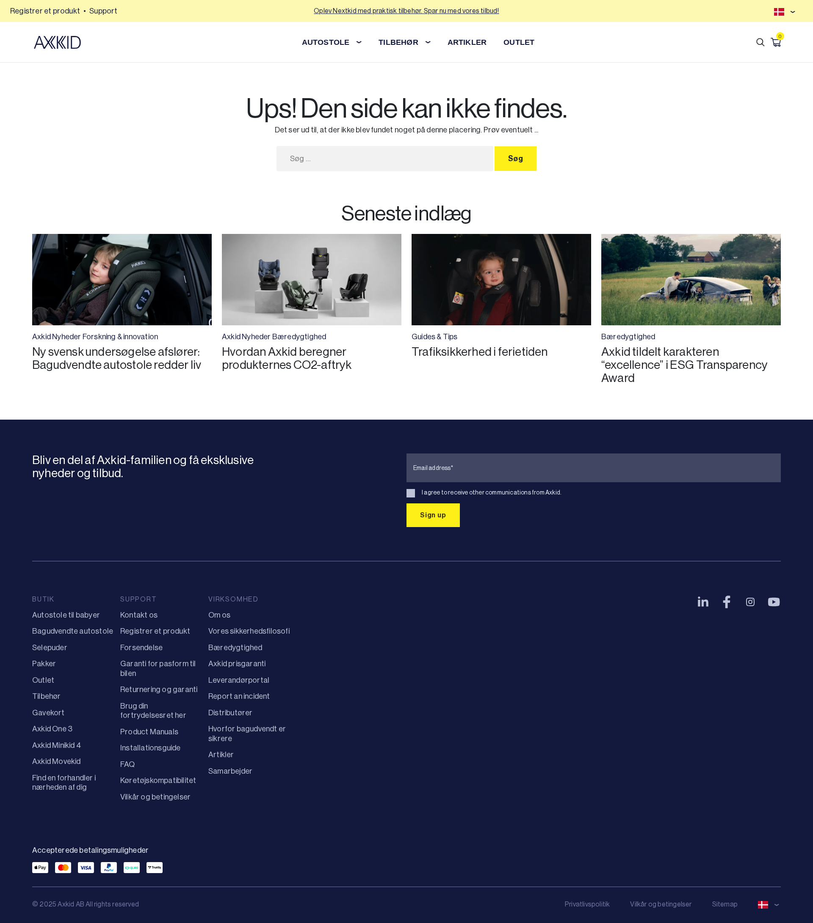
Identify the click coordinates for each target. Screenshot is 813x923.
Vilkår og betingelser (155, 797)
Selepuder (49, 647)
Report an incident (239, 696)
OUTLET (518, 42)
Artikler (221, 754)
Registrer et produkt (45, 11)
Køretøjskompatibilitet (158, 780)
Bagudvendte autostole (72, 631)
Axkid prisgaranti (236, 663)
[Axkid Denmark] (57, 42)
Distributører (230, 713)
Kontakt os (139, 615)
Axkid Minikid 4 (56, 745)
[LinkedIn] (703, 602)
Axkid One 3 (52, 729)
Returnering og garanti (158, 689)
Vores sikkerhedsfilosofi (249, 631)
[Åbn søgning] (760, 42)
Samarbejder (230, 771)
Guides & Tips (435, 336)
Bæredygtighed (299, 336)
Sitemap (725, 904)
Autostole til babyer (66, 615)
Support (103, 11)
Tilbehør (46, 696)
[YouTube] (774, 602)
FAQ (127, 764)
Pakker (44, 663)
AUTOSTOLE (326, 42)
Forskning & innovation (120, 336)
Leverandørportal (238, 680)
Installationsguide (150, 748)
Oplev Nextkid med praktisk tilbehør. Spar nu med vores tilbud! (406, 11)
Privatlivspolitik (587, 904)
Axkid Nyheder (56, 336)
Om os (219, 615)
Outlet (43, 680)
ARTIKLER (467, 42)
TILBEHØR (398, 42)
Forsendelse (141, 647)
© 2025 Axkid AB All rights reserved (85, 904)
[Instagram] (750, 602)
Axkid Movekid (56, 761)
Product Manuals (149, 732)
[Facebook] (726, 602)
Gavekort (48, 713)
